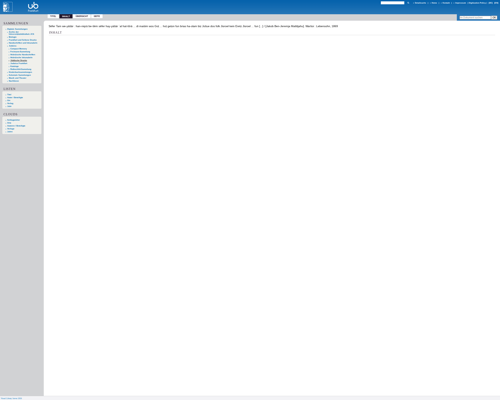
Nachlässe (14, 81)
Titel (53, 16)
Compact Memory (18, 49)
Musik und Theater (17, 78)
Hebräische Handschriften (22, 54)
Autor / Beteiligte (15, 97)
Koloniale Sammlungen (20, 75)
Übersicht (82, 16)
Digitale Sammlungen (17, 29)
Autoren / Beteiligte (16, 126)
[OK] (408, 2)
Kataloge (14, 66)
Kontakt (446, 3)
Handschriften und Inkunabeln (23, 43)
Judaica (12, 46)
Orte (9, 123)
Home (434, 3)
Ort (8, 100)
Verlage (10, 129)
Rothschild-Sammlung (20, 69)
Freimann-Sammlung (20, 52)
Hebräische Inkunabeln (21, 57)
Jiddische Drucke (18, 60)
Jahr (9, 106)
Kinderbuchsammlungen (20, 72)
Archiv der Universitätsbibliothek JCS (21, 33)
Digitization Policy (477, 3)
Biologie (13, 37)
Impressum (460, 3)
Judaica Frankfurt (18, 63)
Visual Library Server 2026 (11, 398)
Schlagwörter (13, 120)
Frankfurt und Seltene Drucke (23, 40)
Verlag (10, 103)
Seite (97, 16)
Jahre (10, 132)
